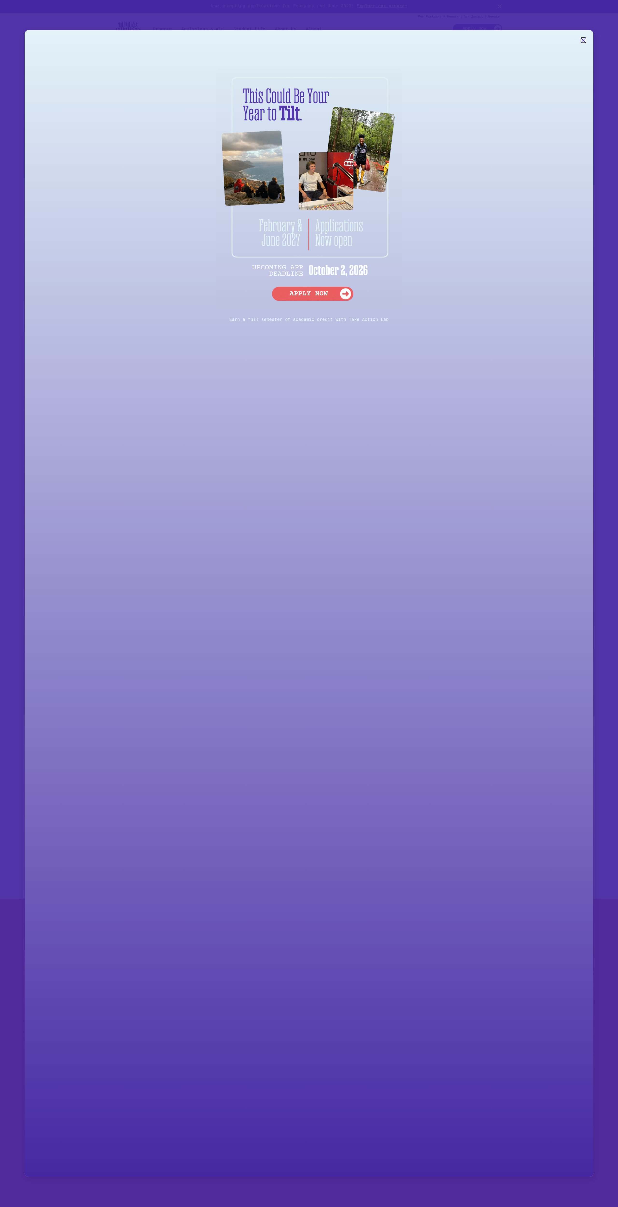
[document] (309, 603)
